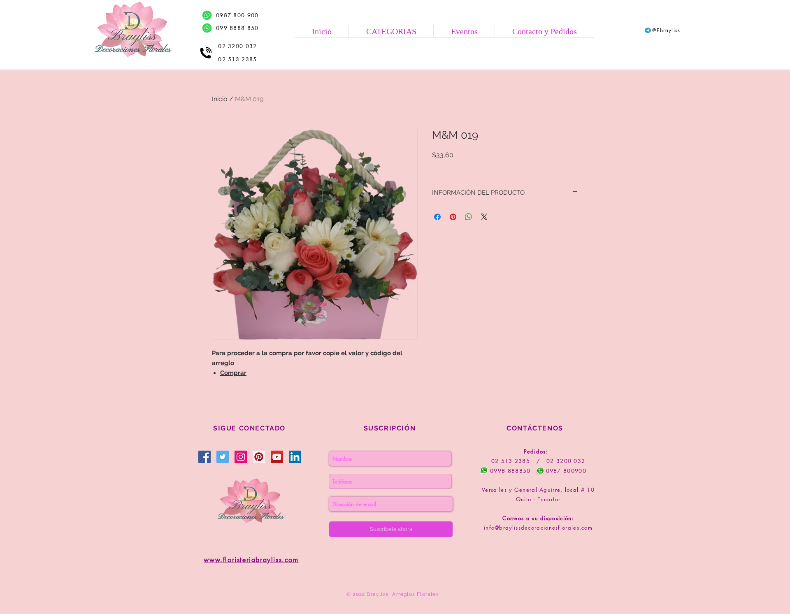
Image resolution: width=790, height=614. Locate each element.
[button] (391, 31)
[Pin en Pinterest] (453, 217)
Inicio (220, 99)
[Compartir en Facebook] (437, 217)
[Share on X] (484, 217)
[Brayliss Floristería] (222, 457)
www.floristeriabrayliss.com (251, 560)
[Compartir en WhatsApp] (469, 217)
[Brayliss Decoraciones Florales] (204, 457)
